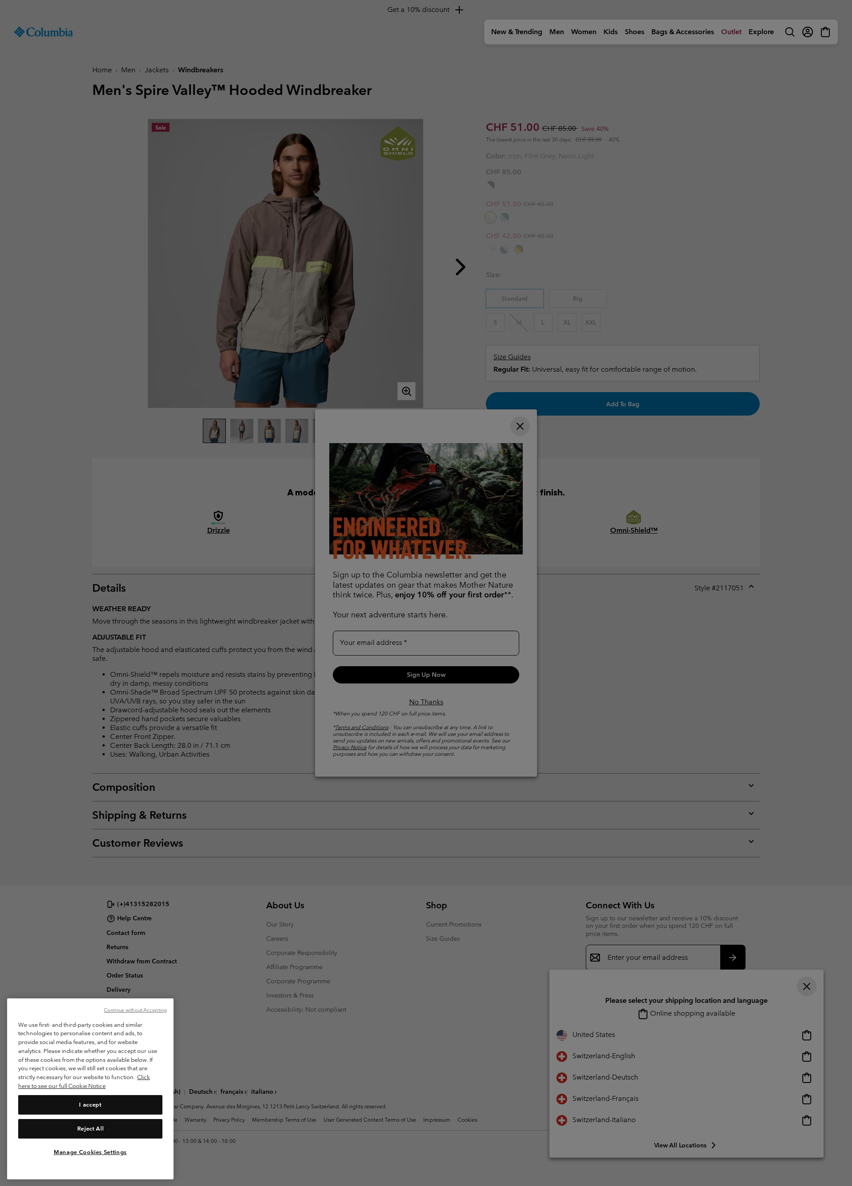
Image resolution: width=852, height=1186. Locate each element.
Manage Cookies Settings (90, 1151)
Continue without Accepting (135, 1010)
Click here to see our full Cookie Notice (84, 1081)
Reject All (90, 1128)
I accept (90, 1104)
